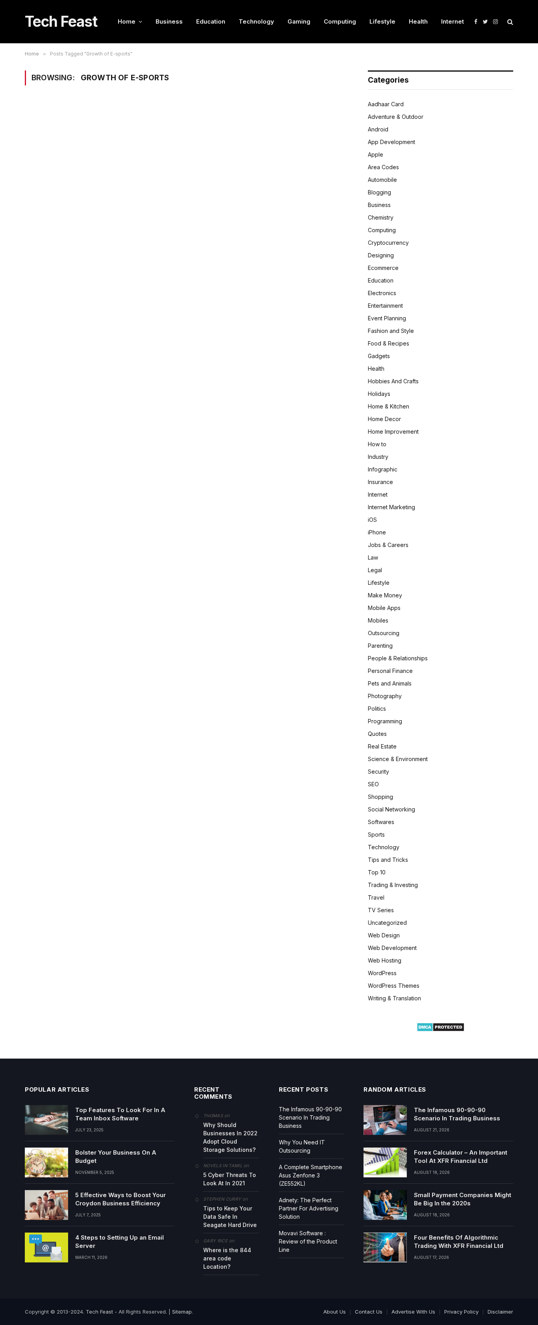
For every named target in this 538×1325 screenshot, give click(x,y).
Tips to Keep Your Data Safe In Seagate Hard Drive (230, 1216)
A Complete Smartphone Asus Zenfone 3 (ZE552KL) (310, 1175)
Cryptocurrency (388, 242)
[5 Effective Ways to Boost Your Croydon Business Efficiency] (46, 1205)
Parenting (380, 645)
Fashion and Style (391, 330)
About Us (334, 1311)
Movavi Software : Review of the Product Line (308, 1241)
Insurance (380, 482)
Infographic (382, 469)
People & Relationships (398, 658)
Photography (385, 696)
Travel (376, 897)
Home (126, 21)
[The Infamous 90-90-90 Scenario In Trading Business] (385, 1120)
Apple (375, 154)
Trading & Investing (393, 884)
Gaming (299, 21)
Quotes (377, 733)
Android (378, 129)
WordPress (382, 973)
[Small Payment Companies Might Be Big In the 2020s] (385, 1205)
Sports (376, 834)
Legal (375, 570)
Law (373, 557)
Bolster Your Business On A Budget (115, 1156)
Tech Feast (99, 1311)
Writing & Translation (394, 998)
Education (210, 21)
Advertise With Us (413, 1311)
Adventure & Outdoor (395, 116)
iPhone (377, 532)
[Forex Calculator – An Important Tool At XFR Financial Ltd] (385, 1162)
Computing (340, 21)
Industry (378, 456)
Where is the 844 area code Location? (227, 1258)
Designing (381, 255)
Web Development (392, 947)
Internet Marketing (391, 507)
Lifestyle (382, 21)
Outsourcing (383, 633)
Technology (256, 21)
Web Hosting (384, 960)
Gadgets (379, 356)
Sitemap (182, 1311)
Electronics (382, 293)
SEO (373, 784)
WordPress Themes (393, 985)
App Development (391, 142)
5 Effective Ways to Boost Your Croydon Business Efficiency (120, 1199)
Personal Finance (390, 670)
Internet (452, 21)
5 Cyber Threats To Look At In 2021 (229, 1179)
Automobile (382, 179)
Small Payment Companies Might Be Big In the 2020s (462, 1199)
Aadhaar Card (386, 104)
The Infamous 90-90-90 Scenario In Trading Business (310, 1117)
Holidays (379, 393)
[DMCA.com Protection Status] (440, 1029)
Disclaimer (500, 1311)
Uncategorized (387, 922)
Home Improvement (393, 431)
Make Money (385, 595)
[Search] (509, 22)
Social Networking (391, 809)
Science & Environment (398, 759)
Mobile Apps (384, 607)
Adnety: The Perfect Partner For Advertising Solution (308, 1208)
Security (378, 771)
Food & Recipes (388, 343)
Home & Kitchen (388, 406)
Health (418, 21)
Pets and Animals (390, 683)
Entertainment (385, 305)
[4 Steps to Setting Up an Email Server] (46, 1247)
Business (169, 21)
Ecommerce (383, 267)
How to (377, 444)
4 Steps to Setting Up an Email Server (119, 1241)
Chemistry (380, 217)
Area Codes (383, 167)
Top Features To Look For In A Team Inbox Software (120, 1114)
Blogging (379, 192)
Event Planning (387, 318)
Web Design (384, 935)
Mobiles (378, 620)
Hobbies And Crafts (393, 381)
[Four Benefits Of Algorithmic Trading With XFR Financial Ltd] (385, 1247)
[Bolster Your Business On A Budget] (46, 1162)
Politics (377, 708)
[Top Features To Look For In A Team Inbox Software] (46, 1120)
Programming (385, 721)
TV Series (381, 910)
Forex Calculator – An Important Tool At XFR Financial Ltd (460, 1156)
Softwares (381, 822)
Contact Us (368, 1311)
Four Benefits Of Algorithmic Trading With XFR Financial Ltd (458, 1241)
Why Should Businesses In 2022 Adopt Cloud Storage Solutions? (230, 1137)
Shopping (380, 796)
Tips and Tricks (388, 859)
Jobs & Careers (388, 544)
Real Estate (382, 746)
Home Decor (384, 419)
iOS (372, 519)
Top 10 (377, 872)
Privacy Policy (461, 1311)
